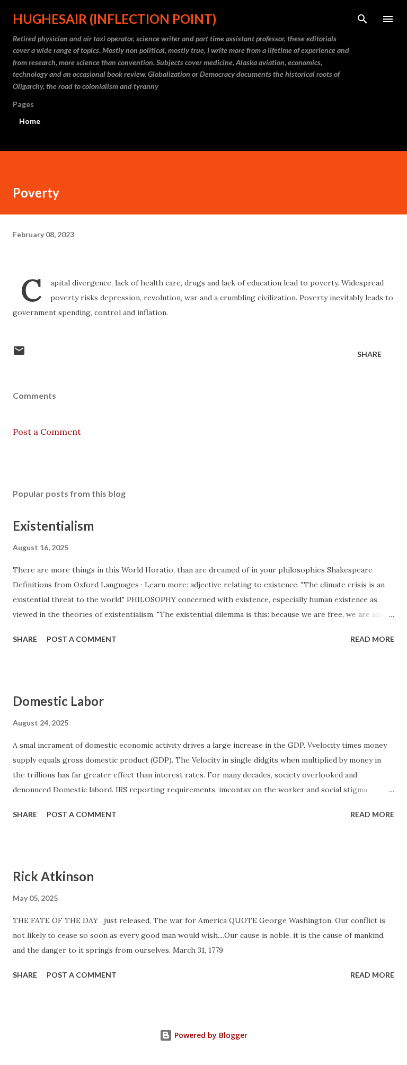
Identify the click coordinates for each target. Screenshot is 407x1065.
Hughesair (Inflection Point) (114, 18)
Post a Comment (47, 431)
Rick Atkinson (53, 876)
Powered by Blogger (209, 1035)
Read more (372, 638)
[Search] (362, 19)
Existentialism (53, 525)
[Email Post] (19, 354)
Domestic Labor (58, 701)
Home (29, 121)
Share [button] (369, 354)
